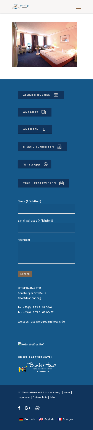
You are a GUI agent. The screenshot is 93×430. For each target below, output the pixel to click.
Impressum (24, 397)
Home (67, 392)
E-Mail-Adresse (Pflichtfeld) (35, 220)
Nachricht (24, 240)
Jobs (52, 397)
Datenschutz (40, 397)
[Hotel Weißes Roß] (31, 344)
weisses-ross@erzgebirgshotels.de (41, 321)
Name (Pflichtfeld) (29, 201)
